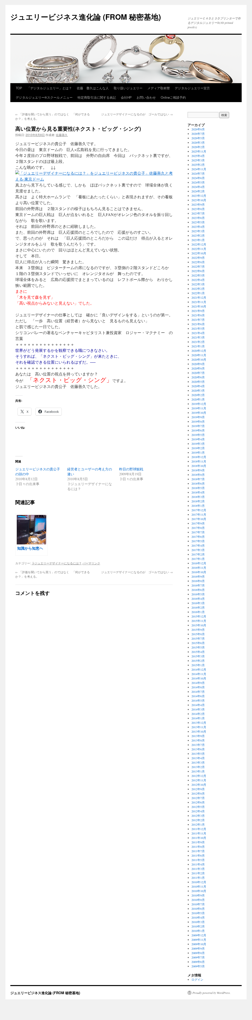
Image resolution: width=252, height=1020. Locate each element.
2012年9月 (198, 789)
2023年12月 (198, 196)
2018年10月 (198, 466)
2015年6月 (198, 643)
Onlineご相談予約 (173, 97)
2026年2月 (198, 147)
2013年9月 (198, 736)
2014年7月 (198, 692)
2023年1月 (198, 240)
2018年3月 (198, 497)
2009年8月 (198, 953)
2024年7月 (198, 173)
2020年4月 (198, 386)
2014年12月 (198, 669)
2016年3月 (198, 603)
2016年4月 (198, 599)
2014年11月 (198, 674)
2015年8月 (198, 634)
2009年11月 (198, 940)
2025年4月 (198, 156)
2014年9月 (198, 683)
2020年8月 (198, 368)
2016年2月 (198, 607)
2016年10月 (198, 572)
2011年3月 (198, 869)
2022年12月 (198, 244)
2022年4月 (198, 280)
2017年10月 (198, 519)
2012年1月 (198, 824)
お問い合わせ (146, 97)
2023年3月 (198, 231)
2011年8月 (198, 847)
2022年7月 (198, 266)
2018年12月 (198, 457)
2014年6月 (198, 696)
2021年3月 (198, 337)
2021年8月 (198, 315)
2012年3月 (198, 816)
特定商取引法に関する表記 (97, 97)
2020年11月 (198, 355)
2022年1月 (198, 293)
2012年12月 (198, 776)
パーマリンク (91, 563)
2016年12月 (198, 563)
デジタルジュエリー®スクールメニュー (44, 97)
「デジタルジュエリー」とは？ (49, 88)
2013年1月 (198, 771)
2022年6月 (198, 271)
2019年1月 (198, 452)
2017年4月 (198, 545)
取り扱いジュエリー (128, 88)
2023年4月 (198, 227)
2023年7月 (198, 213)
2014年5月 (198, 700)
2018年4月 (198, 492)
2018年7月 (198, 479)
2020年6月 (198, 377)
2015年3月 (198, 656)
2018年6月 (198, 483)
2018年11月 (198, 461)
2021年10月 (198, 306)
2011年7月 (198, 851)
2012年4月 (198, 811)
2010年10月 (198, 891)
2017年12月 (198, 510)
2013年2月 (198, 767)
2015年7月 (198, 638)
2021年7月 (198, 320)
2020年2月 (198, 395)
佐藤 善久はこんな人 (93, 88)
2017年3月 (198, 550)
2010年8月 (198, 900)
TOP (19, 88)
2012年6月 (198, 802)
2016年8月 (198, 581)
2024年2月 (198, 191)
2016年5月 (198, 594)
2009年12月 (198, 935)
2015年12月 (198, 616)
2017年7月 (198, 532)
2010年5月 (198, 913)
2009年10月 (198, 944)
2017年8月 (198, 528)
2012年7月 (198, 798)
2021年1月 (198, 346)
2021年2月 (198, 342)
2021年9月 (198, 311)
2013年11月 (198, 727)
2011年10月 (198, 838)
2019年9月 (198, 417)
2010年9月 (198, 895)
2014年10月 (198, 678)
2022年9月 (198, 258)
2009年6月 (198, 962)
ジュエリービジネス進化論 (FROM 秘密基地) (85, 16)
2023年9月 (198, 204)
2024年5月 (198, 182)
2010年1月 (198, 931)
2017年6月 (198, 537)
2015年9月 (198, 630)
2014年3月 (198, 709)
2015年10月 (198, 625)
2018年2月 (198, 501)
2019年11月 (198, 408)
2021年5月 (198, 328)
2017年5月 (198, 541)
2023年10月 (198, 200)
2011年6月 (198, 855)
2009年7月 (198, 957)
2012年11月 (198, 780)
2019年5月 (198, 435)
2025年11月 (198, 151)
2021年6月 (198, 324)
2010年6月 (198, 909)
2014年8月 (198, 687)
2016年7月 (198, 585)
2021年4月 (198, 333)
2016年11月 (198, 568)
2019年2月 (198, 448)
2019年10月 (198, 413)
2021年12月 (198, 297)
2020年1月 (198, 399)
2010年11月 (198, 886)
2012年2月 (198, 820)
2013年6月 (198, 749)
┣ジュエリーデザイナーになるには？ (57, 563)
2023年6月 (198, 218)
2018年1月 (198, 506)
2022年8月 (198, 262)
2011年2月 (198, 873)
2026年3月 (198, 142)
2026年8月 (198, 129)
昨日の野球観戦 (131, 469)
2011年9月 (198, 842)
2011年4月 (198, 864)
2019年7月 (198, 426)
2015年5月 (198, 647)
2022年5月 (198, 275)
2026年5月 (198, 138)
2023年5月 (198, 222)
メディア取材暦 (158, 88)
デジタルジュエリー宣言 (192, 88)
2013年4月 (198, 758)
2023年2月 (198, 235)
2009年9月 (198, 948)
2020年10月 (198, 359)
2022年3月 (198, 284)
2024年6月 (198, 178)
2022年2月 (198, 289)
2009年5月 (198, 966)
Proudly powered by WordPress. (211, 993)
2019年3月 (198, 444)
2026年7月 (198, 134)
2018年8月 (198, 475)
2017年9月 (198, 523)
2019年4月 (198, 439)
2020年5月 (198, 382)
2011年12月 (198, 829)
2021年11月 (198, 302)
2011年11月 (198, 833)
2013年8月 (198, 740)
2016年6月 (198, 590)
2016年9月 (198, 576)
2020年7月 (198, 373)
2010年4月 (198, 917)
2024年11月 (198, 169)
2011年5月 (198, 860)
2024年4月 (198, 187)
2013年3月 (198, 762)
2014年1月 (198, 718)
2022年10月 (198, 253)
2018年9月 (198, 470)
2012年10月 (198, 785)
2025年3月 (198, 160)
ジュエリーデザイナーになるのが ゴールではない (137, 114)
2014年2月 (198, 714)
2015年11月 (198, 621)
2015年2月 (198, 661)
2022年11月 (198, 249)
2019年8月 (198, 421)
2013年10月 (198, 731)
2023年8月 (198, 209)
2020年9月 (198, 364)
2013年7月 (198, 745)
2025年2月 (198, 165)
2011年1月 (198, 878)
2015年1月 (198, 665)
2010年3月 (198, 922)
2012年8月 (198, 793)
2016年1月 (198, 612)
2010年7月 (198, 904)
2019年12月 (198, 404)
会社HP (126, 97)
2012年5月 (198, 807)
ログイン (197, 979)
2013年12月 (198, 723)
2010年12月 (198, 882)
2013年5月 (198, 754)
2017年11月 (198, 514)
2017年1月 (198, 559)
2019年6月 (198, 430)
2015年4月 (198, 652)
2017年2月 (198, 554)
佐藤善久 (62, 135)
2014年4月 (198, 705)
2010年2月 (198, 926)
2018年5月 (198, 488)
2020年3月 (198, 390)
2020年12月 (198, 351)
